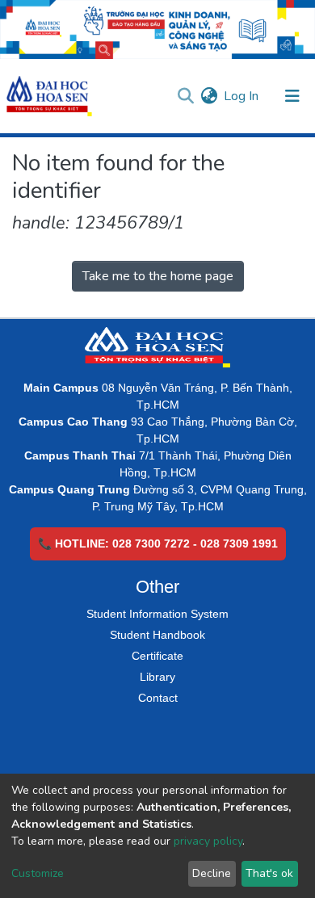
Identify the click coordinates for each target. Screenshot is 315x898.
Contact (158, 697)
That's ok (269, 873)
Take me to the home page (157, 276)
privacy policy (208, 841)
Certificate (157, 655)
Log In (242, 96)
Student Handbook (157, 634)
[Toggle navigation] (292, 96)
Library (157, 676)
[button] (209, 96)
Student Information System (157, 613)
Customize (37, 873)
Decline (211, 873)
